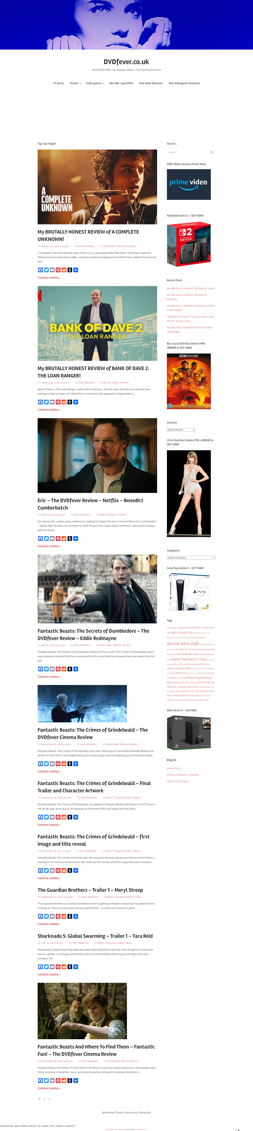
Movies (74, 83)
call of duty (182, 632)
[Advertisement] (126, 114)
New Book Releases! (151, 83)
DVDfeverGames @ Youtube (183, 774)
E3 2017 (194, 649)
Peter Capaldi (199, 677)
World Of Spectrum (178, 781)
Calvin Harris (200, 633)
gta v (178, 664)
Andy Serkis (173, 628)
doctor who (183, 643)
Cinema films (109, 246)
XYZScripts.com (141, 1129)
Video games (93, 83)
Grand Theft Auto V (188, 659)
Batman (186, 627)
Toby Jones (182, 700)
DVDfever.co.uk (126, 61)
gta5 (170, 664)
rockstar (193, 683)
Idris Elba (189, 664)
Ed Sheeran (188, 654)
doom (174, 649)
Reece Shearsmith (177, 682)
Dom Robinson (86, 246)
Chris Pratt (184, 638)
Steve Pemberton (195, 696)
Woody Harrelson (199, 700)
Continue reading (48, 277)
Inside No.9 (202, 664)
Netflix (115, 382)
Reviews (130, 246)
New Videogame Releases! (184, 83)
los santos (192, 673)
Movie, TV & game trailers (119, 797)
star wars (207, 691)
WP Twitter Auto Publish (115, 1129)
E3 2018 (205, 649)
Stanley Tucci (190, 691)
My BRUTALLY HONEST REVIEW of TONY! (191, 288)
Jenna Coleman (178, 668)
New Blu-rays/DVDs (121, 83)
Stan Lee (176, 691)
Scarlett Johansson (201, 687)
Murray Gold (178, 678)
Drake (183, 649)
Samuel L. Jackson (179, 686)
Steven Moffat (176, 695)
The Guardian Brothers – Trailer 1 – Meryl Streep (90, 890)
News (137, 797)
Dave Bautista (198, 638)
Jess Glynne (196, 669)
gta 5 (210, 660)
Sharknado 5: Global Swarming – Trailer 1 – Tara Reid (95, 936)
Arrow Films (174, 768)
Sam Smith (207, 682)
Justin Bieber (178, 673)
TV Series (58, 83)
